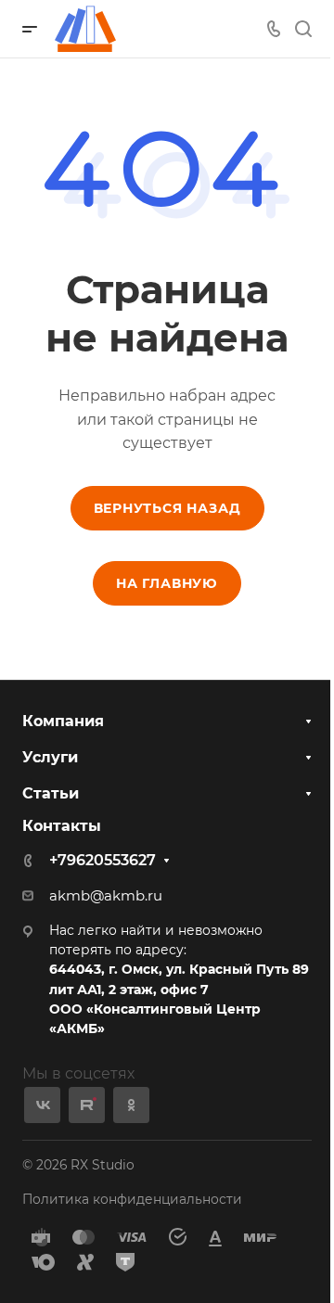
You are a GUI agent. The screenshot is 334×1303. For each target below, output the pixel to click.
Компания (63, 721)
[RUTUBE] (87, 1105)
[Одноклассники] (131, 1105)
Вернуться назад (167, 508)
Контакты (61, 826)
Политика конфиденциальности (132, 1199)
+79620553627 (102, 860)
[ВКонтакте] (42, 1105)
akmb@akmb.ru (105, 896)
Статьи (50, 793)
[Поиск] (303, 29)
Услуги (50, 757)
